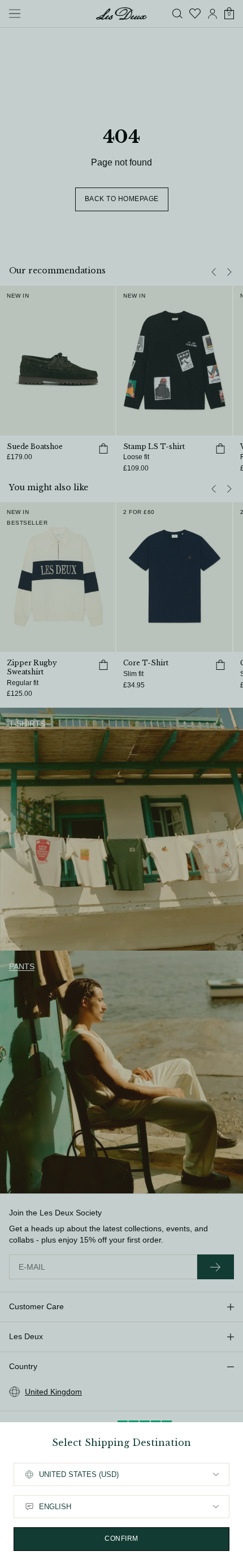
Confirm (121, 1538)
